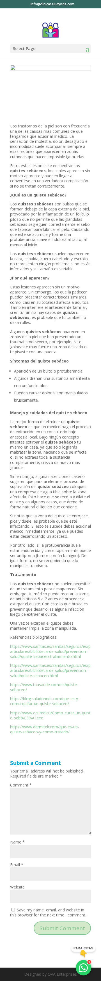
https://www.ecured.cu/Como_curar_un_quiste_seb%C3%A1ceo (50, 715)
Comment (21, 785)
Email (16, 864)
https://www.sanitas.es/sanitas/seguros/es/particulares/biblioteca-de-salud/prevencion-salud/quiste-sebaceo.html (50, 670)
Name (17, 842)
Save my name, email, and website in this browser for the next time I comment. (48, 912)
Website (17, 887)
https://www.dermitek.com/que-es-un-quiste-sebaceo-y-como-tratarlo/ (44, 729)
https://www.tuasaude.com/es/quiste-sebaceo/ (44, 687)
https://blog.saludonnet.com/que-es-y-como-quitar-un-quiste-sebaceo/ (44, 701)
